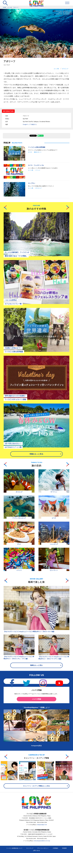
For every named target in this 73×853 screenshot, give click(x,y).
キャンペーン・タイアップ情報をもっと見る (36, 786)
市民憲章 (64, 848)
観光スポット (38, 152)
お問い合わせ (36, 850)
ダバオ (30, 152)
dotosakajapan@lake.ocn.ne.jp (42, 840)
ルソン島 (56, 68)
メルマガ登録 (36, 699)
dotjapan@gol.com (42, 824)
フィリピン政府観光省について (14, 848)
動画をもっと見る (36, 665)
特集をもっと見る (36, 454)
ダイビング (65, 68)
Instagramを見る (36, 745)
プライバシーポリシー (42, 848)
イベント (37, 170)
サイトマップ (29, 848)
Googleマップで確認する (30, 124)
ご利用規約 (55, 848)
